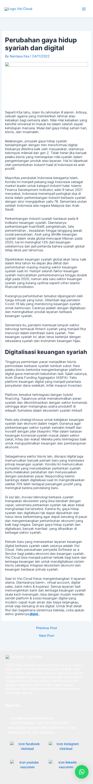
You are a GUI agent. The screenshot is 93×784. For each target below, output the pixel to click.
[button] (81, 772)
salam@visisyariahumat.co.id (32, 718)
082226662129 (56, 723)
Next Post (46, 635)
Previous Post (46, 628)
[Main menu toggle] (83, 9)
